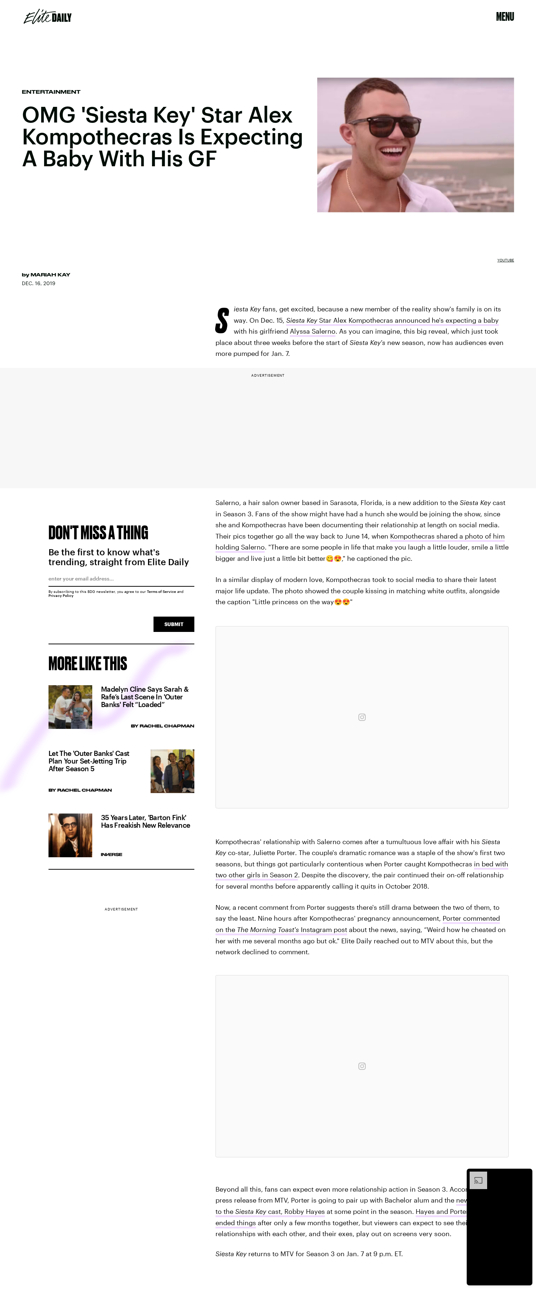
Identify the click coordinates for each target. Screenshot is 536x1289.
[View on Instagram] (362, 717)
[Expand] (475, 1175)
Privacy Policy (61, 595)
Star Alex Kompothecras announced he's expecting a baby (392, 320)
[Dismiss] (524, 1175)
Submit (173, 624)
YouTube (505, 260)
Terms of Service (161, 591)
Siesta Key (250, 1211)
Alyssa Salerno (312, 331)
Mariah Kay (50, 274)
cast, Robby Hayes (295, 1211)
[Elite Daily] (47, 16)
